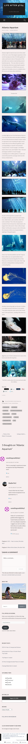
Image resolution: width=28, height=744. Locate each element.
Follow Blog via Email (8, 613)
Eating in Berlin (21, 434)
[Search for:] (14, 606)
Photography (5, 403)
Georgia (5, 410)
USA (14, 420)
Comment (21, 569)
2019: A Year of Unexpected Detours (11, 647)
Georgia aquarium (16, 410)
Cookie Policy (7, 737)
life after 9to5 (14, 5)
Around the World (9, 401)
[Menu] (4, 20)
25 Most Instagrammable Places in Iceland (13, 661)
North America (17, 401)
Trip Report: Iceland (7, 657)
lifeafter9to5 (14, 30)
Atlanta (14, 407)
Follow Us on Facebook (9, 716)
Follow (5, 627)
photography (7, 417)
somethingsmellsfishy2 (13, 458)
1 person (17, 533)
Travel (9, 403)
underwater (6, 420)
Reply (7, 476)
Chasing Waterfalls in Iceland (9, 666)
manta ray (6, 413)
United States (15, 403)
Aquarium (6, 407)
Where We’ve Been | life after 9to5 (16, 547)
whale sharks (7, 423)
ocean (14, 413)
